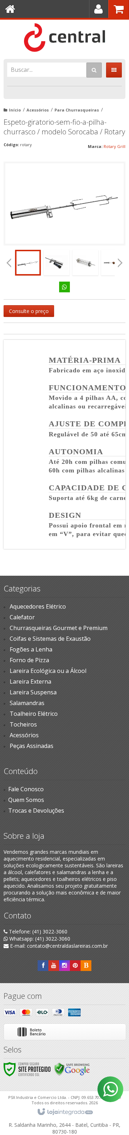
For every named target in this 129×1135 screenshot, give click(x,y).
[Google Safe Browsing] (72, 1068)
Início (15, 110)
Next (120, 260)
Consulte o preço (29, 311)
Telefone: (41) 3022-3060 (37, 931)
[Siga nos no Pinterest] (75, 965)
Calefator (22, 617)
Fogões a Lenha (31, 649)
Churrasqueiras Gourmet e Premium (59, 628)
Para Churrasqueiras (76, 110)
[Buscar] (94, 70)
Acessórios (38, 110)
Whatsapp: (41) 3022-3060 (39, 938)
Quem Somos (26, 800)
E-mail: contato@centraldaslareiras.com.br (58, 945)
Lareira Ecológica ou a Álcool (48, 671)
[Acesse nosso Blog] (86, 965)
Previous (9, 262)
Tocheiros (23, 724)
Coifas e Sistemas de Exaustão (50, 639)
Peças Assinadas (31, 746)
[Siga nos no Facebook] (43, 965)
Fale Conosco (26, 789)
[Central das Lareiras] (64, 37)
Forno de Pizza (29, 660)
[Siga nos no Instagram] (64, 965)
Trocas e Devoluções (36, 810)
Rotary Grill (114, 146)
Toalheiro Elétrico (34, 714)
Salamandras (27, 703)
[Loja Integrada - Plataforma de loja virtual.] (64, 1112)
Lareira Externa (30, 681)
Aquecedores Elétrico (38, 606)
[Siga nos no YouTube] (53, 965)
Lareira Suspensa (33, 692)
